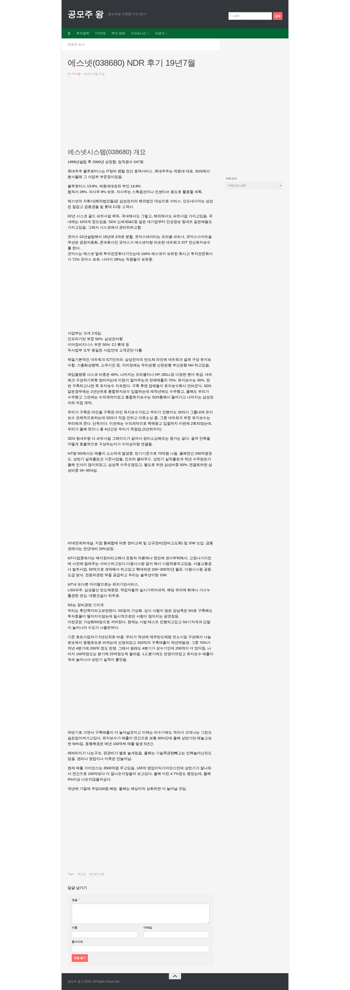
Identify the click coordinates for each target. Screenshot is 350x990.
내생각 (159, 33)
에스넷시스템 (96, 874)
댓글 (75, 900)
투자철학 (82, 33)
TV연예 (100, 33)
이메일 (147, 927)
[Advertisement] (140, 113)
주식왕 (76, 73)
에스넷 (81, 874)
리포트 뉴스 (76, 44)
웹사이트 (77, 941)
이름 (74, 927)
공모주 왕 (86, 14)
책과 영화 (118, 33)
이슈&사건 (138, 33)
